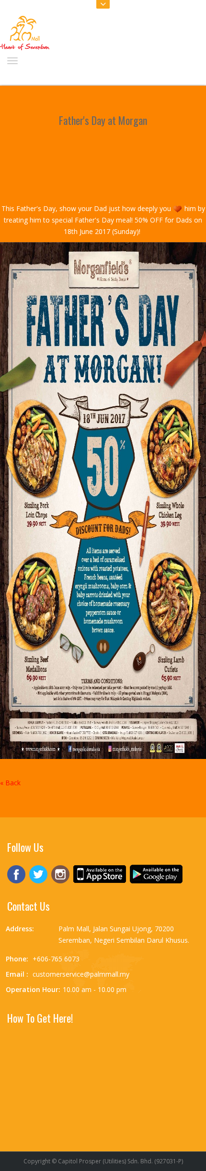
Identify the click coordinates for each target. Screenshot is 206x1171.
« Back (10, 782)
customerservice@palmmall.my (81, 974)
